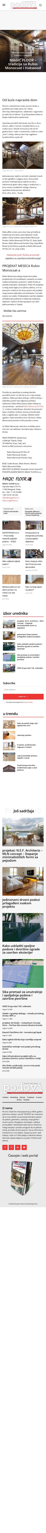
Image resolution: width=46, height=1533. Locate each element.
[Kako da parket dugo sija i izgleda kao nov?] (9, 724)
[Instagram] (11, 1147)
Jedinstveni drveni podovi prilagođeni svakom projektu (28, 635)
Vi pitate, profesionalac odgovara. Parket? (26, 746)
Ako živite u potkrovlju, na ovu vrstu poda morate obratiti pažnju (21, 1066)
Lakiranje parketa (24, 735)
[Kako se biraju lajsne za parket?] (34, 579)
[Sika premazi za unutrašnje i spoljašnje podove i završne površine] (9, 657)
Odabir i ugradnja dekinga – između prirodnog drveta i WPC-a (23, 1014)
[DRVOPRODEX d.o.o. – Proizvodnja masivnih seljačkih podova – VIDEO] (11, 525)
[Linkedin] (17, 1147)
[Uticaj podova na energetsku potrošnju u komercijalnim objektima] (34, 525)
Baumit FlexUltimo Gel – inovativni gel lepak (22, 1032)
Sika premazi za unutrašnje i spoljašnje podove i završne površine (28, 657)
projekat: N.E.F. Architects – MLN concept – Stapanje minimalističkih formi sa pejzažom (30, 624)
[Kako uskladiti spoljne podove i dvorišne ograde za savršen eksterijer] (9, 646)
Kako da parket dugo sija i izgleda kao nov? (27, 724)
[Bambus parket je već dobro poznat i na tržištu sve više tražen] (11, 579)
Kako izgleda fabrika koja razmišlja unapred (21, 1039)
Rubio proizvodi (31, 254)
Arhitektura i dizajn (22, 53)
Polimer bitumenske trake (11, 512)
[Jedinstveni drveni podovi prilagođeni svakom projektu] (9, 635)
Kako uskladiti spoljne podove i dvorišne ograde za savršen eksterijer (29, 646)
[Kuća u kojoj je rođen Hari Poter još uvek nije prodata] (34, 553)
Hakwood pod (14, 254)
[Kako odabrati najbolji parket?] (11, 553)
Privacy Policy (27, 702)
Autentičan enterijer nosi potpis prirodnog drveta (21, 1047)
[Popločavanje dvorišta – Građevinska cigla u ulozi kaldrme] (9, 768)
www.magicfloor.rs (10, 500)
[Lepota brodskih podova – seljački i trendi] (9, 757)
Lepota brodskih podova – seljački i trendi (27, 757)
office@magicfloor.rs (10, 498)
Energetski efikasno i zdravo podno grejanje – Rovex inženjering (33, 513)
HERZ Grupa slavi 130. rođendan (30, 668)
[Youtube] (24, 1147)
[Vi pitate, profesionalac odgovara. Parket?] (9, 746)
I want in (22, 697)
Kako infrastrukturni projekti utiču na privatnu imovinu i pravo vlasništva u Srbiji (21, 1057)
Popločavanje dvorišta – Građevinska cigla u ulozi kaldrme (27, 767)
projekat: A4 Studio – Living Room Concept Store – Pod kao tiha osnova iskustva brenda (22, 1024)
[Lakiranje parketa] (9, 735)
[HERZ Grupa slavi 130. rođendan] (9, 668)
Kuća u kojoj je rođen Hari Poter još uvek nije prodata (33, 564)
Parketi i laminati (23, 55)
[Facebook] (5, 1147)
